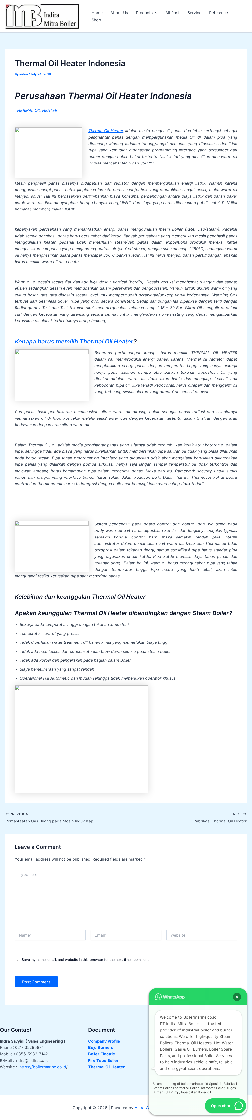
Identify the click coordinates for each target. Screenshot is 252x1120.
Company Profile (104, 1041)
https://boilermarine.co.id (42, 1066)
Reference (218, 12)
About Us (119, 12)
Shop (96, 19)
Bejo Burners (100, 1047)
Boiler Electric (101, 1053)
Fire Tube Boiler (103, 1060)
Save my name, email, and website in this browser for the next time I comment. (86, 959)
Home (97, 12)
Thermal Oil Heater (106, 1066)
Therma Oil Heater (105, 130)
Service (194, 12)
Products (144, 12)
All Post (172, 12)
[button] (155, 12)
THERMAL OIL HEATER (36, 110)
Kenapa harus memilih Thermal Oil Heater (74, 341)
